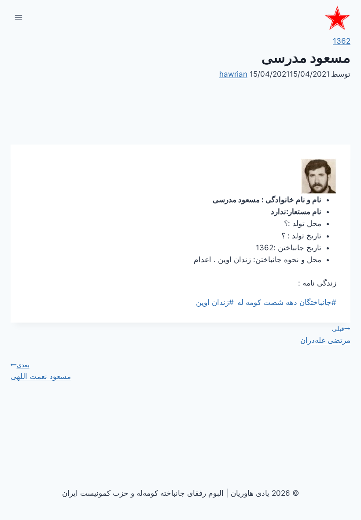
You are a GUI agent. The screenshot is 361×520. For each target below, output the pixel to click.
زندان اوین (215, 302)
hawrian (233, 74)
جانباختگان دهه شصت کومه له (286, 302)
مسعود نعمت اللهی (41, 370)
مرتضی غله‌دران (325, 335)
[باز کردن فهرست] (19, 17)
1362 (341, 41)
